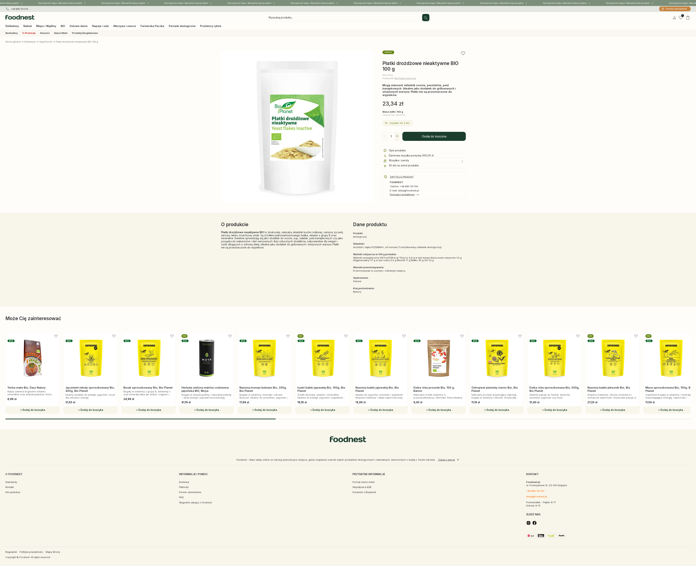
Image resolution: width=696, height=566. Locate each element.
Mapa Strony (53, 551)
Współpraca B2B (362, 487)
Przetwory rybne (210, 26)
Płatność (184, 487)
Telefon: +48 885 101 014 (404, 186)
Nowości (44, 33)
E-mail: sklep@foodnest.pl (404, 190)
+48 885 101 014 (19, 9)
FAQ (181, 497)
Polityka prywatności (31, 551)
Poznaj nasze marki (364, 482)
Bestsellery (11, 33)
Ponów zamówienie (676, 8)
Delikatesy (30, 41)
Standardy (11, 482)
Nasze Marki (60, 33)
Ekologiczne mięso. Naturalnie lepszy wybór (51, 3)
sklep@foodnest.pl (536, 496)
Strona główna (13, 41)
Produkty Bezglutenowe (85, 33)
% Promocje (29, 33)
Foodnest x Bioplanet (364, 492)
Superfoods (45, 41)
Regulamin (11, 551)
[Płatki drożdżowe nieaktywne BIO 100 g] (297, 127)
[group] (32, 373)
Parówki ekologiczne (182, 26)
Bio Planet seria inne (405, 78)
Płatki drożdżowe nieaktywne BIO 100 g (77, 41)
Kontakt (9, 487)
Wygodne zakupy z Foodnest (195, 502)
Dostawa (184, 482)
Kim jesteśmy (12, 492)
